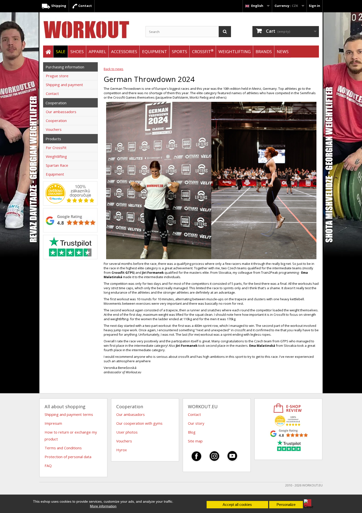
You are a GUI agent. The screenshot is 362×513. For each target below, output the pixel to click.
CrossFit (203, 51)
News (283, 51)
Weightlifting (234, 51)
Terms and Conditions (63, 447)
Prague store (57, 75)
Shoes (77, 51)
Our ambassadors (61, 111)
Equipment (154, 51)
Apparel (97, 51)
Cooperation (56, 120)
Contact (85, 5)
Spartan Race (57, 165)
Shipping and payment (64, 84)
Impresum (53, 423)
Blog (192, 432)
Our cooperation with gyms (139, 423)
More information (103, 506)
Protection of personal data (68, 456)
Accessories (124, 51)
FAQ (48, 465)
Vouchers (54, 129)
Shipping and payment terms (69, 414)
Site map (195, 440)
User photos (127, 432)
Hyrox (121, 449)
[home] (48, 51)
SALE (61, 51)
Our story (196, 423)
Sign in (314, 5)
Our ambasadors (130, 414)
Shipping (58, 5)
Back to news (113, 69)
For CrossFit (56, 147)
